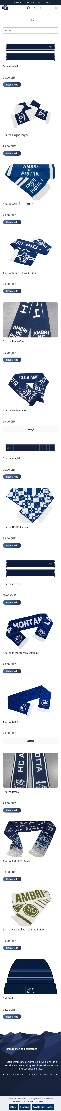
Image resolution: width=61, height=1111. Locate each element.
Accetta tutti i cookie (43, 1107)
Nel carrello (12, 84)
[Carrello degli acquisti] (28, 7)
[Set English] (30, 976)
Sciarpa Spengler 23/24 (16, 860)
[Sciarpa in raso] (30, 568)
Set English (9, 998)
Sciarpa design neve (14, 410)
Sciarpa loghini (11, 721)
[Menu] (55, 7)
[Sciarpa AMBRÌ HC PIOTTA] (30, 182)
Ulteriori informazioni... (39, 1101)
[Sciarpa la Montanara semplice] (30, 631)
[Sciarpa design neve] (30, 388)
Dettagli (30, 429)
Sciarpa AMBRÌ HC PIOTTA (18, 203)
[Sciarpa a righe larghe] (30, 113)
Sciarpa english (12, 458)
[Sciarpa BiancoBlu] (30, 319)
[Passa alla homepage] (5, 8)
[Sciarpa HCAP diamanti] (30, 505)
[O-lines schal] (30, 52)
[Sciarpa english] (30, 447)
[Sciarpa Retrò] (30, 770)
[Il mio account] (34, 7)
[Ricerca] (41, 7)
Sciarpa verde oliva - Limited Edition (24, 929)
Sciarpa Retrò (11, 791)
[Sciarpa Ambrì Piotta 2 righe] (30, 251)
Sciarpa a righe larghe (16, 135)
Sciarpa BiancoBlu (13, 341)
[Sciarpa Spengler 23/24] (30, 839)
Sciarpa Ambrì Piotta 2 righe (19, 272)
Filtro (31, 20)
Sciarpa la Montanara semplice (21, 652)
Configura (24, 1107)
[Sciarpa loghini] (30, 700)
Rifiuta (13, 1107)
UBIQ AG (53, 1074)
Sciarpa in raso (11, 584)
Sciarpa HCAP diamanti (16, 527)
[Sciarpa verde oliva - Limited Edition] (30, 908)
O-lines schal (10, 66)
